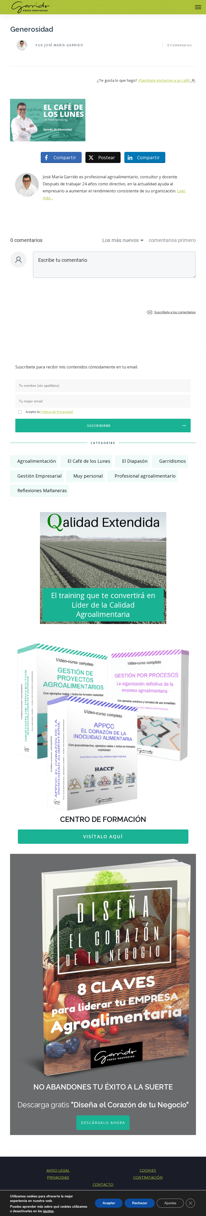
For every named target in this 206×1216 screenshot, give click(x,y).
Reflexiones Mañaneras (42, 490)
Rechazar (139, 1203)
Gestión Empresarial (39, 476)
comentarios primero (172, 240)
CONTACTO (103, 1184)
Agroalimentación (36, 461)
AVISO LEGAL (58, 1170)
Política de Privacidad (56, 411)
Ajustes (170, 1203)
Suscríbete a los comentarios (175, 312)
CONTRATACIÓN (148, 1177)
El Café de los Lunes (89, 461)
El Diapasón (134, 461)
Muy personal (88, 476)
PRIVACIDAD (58, 1177)
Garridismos (172, 461)
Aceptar (108, 1203)
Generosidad (31, 29)
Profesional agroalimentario (145, 476)
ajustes (48, 1211)
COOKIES (148, 1170)
